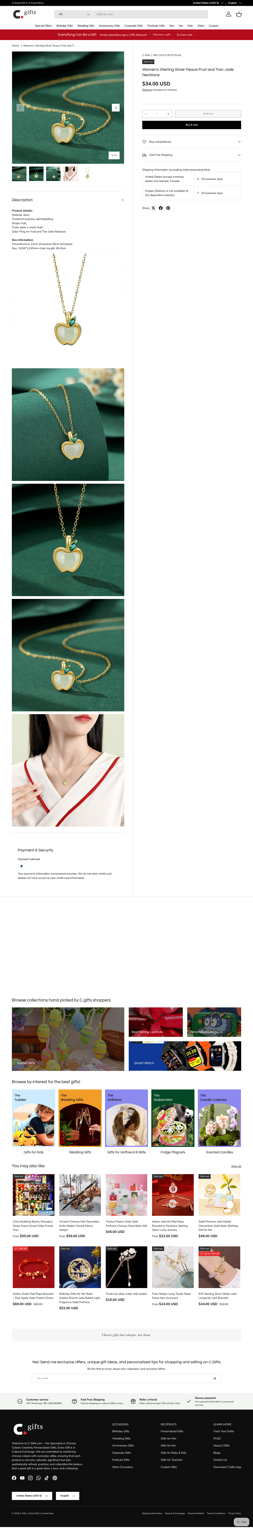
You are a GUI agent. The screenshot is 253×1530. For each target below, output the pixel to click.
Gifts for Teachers (171, 1460)
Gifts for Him (168, 1438)
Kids (190, 25)
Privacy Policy (234, 1513)
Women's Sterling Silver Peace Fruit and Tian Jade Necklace (49, 45)
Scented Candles (219, 1152)
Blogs (216, 1453)
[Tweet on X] (153, 208)
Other (200, 25)
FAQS (217, 1438)
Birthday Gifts (64, 25)
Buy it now (192, 125)
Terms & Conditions (216, 1513)
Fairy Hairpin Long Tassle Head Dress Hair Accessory (171, 1296)
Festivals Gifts (156, 25)
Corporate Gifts (133, 25)
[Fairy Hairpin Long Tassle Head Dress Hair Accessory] (173, 1267)
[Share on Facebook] (160, 208)
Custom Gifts (169, 1467)
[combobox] (131, 14)
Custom (213, 25)
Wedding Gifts (85, 25)
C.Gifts (23, 1513)
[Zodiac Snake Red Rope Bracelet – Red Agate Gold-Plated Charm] (33, 1267)
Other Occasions (122, 1467)
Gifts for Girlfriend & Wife (126, 1152)
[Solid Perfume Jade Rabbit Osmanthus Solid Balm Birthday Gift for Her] (219, 1195)
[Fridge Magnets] (172, 1118)
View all (236, 1166)
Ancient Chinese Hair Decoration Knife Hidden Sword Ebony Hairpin (79, 1226)
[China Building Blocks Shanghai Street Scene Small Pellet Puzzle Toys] (33, 1195)
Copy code (186, 34)
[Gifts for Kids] (33, 1118)
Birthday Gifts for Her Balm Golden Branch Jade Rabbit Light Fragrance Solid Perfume (79, 1298)
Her (181, 25)
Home (15, 45)
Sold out (208, 113)
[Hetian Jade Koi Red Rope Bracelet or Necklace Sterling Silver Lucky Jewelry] (173, 1195)
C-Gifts (146, 55)
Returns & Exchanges (175, 1513)
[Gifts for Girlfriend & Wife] (126, 1118)
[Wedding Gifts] (80, 1118)
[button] (239, 14)
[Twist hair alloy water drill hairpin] (126, 1267)
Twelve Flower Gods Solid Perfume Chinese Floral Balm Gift (126, 1224)
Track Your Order (223, 1431)
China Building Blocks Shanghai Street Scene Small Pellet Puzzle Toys (33, 1226)
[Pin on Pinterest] (168, 208)
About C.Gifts (221, 1445)
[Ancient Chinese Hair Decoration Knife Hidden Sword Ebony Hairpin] (80, 1195)
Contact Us (220, 1460)
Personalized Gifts (172, 1431)
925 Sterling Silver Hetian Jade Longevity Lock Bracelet (218, 1296)
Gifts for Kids (34, 1152)
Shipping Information (152, 1513)
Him (171, 25)
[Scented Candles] (219, 1118)
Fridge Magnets (173, 1152)
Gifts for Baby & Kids (173, 1453)
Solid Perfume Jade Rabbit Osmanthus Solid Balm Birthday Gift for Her (218, 1226)
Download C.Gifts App (227, 1467)
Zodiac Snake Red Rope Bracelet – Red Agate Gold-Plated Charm (33, 1296)
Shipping (147, 90)
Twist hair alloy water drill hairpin (126, 1294)
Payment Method (196, 1513)
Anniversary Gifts (109, 25)
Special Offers (43, 25)
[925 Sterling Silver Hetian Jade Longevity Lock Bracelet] (219, 1267)
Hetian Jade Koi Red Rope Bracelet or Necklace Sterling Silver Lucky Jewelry (170, 1226)
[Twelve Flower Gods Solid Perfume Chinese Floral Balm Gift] (126, 1195)
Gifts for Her (168, 1445)
